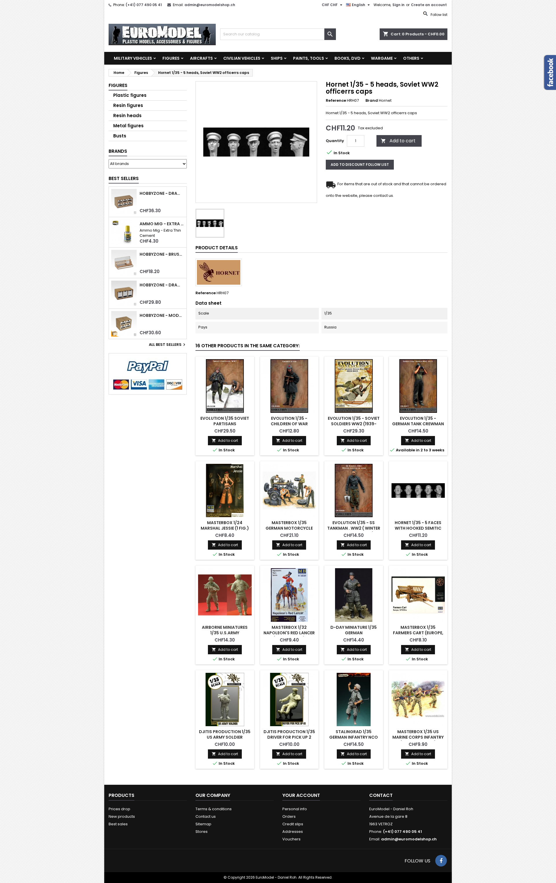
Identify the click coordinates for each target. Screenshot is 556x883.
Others (411, 58)
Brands (118, 151)
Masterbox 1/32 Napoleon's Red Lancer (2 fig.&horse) (289, 632)
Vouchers (291, 839)
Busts (119, 136)
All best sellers (168, 344)
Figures (171, 58)
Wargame (382, 58)
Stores (201, 831)
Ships (277, 58)
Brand (371, 100)
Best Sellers (124, 178)
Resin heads (127, 115)
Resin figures (128, 105)
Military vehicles (133, 58)
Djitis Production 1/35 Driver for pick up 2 (289, 734)
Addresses (292, 831)
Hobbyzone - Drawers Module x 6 (162, 193)
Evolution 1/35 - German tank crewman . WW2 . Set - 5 (418, 423)
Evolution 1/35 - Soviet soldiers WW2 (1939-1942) (354, 423)
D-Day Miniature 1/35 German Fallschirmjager (353, 632)
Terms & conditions (213, 809)
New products (122, 816)
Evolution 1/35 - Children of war (289, 421)
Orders (289, 816)
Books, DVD (347, 58)
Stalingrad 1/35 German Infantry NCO (353, 734)
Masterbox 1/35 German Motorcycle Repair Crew (289, 528)
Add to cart (398, 140)
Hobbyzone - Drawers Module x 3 (162, 285)
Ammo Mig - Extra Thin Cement (162, 224)
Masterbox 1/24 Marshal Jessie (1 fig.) (225, 525)
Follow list (438, 14)
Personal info (294, 809)
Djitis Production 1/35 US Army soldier (224, 734)
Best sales (118, 824)
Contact (381, 795)
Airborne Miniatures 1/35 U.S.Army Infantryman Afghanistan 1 (225, 635)
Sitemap (203, 824)
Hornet (385, 100)
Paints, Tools (308, 58)
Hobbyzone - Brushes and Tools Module (162, 254)
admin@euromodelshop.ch (209, 4)
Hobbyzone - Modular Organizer (162, 315)
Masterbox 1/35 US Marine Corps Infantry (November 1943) (418, 737)
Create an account (429, 4)
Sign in (398, 4)
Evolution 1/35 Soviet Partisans (224, 421)
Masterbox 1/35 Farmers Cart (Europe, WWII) (418, 632)
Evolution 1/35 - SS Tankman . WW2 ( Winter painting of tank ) (353, 528)
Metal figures (128, 126)
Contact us (205, 816)
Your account (301, 795)
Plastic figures (130, 95)
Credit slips (292, 824)
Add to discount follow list (360, 164)
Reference (336, 100)
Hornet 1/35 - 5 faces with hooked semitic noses (418, 528)
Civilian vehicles (241, 58)
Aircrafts (201, 58)
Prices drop (119, 809)
